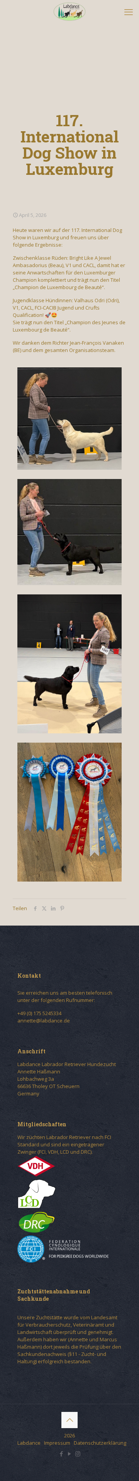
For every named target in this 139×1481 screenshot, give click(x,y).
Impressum (57, 1442)
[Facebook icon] (61, 1453)
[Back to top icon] (69, 1420)
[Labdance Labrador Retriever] (69, 11)
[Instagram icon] (78, 1453)
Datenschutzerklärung (100, 1442)
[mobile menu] (128, 11)
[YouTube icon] (70, 1453)
